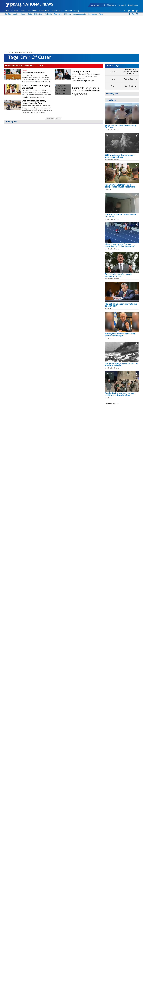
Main (7, 10)
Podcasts (48, 14)
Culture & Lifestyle (35, 14)
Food (23, 14)
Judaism (16, 14)
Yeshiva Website (79, 14)
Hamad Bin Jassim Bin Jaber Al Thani (130, 72)
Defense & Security (71, 10)
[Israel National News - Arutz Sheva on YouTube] (133, 10)
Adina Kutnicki (130, 79)
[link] (122, 127)
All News (14, 10)
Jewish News (57, 10)
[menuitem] (7, 10)
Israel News (32, 10)
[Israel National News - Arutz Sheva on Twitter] (121, 10)
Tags (20, 52)
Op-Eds (8, 14)
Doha (113, 86)
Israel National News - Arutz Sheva (23, 6)
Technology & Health (62, 14)
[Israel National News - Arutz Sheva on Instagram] (129, 10)
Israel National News (11, 52)
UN (113, 79)
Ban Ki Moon (130, 86)
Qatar (113, 72)
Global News (44, 10)
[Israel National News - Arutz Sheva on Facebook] (125, 10)
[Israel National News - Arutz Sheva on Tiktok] (137, 10)
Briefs (23, 10)
